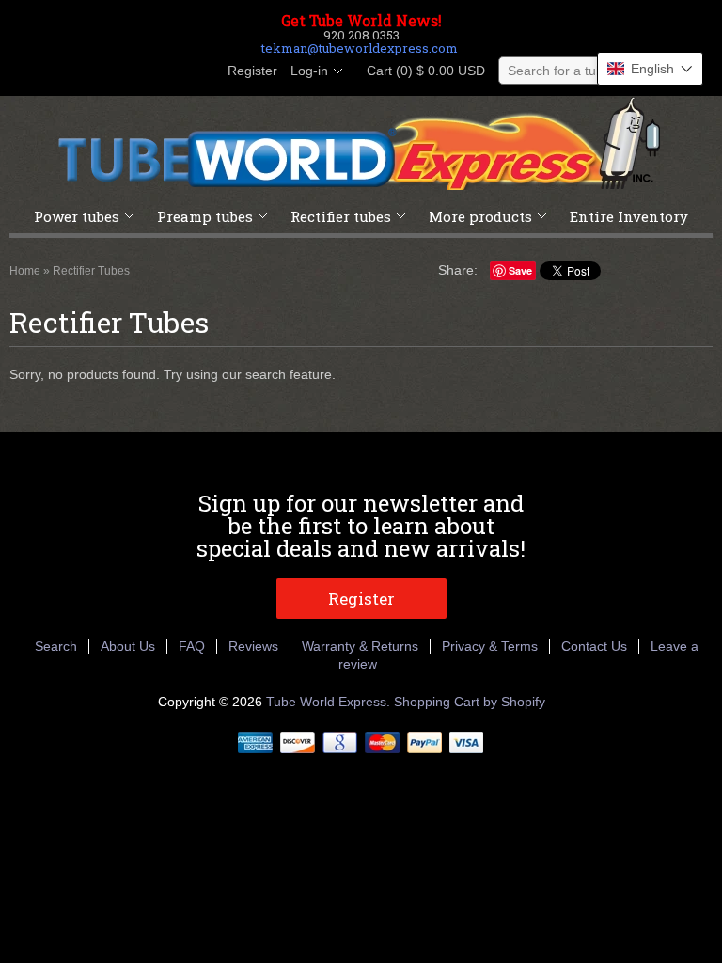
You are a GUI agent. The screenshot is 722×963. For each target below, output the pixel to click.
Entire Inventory (629, 216)
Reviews (253, 646)
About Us (128, 646)
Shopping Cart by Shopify (469, 701)
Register (252, 70)
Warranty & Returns (360, 646)
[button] (650, 69)
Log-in (309, 70)
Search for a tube (559, 70)
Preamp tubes (205, 216)
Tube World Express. (330, 701)
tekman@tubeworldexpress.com (359, 47)
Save (520, 270)
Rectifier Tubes (91, 270)
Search (56, 646)
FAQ (192, 646)
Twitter (135, 71)
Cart (420, 70)
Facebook (103, 71)
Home (24, 270)
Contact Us (594, 646)
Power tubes (76, 216)
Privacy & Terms (490, 646)
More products (480, 216)
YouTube (199, 71)
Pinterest (167, 71)
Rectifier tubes (340, 216)
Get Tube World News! (361, 20)
